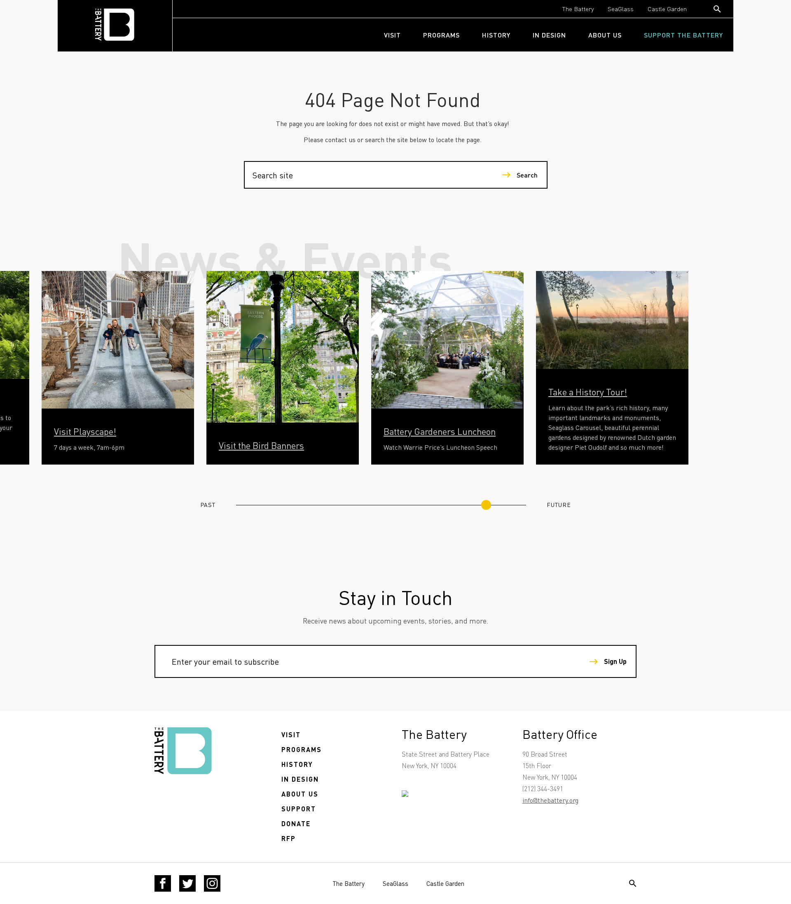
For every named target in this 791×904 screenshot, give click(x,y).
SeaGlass (621, 9)
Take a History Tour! (587, 391)
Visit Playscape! (85, 431)
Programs (441, 34)
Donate (296, 823)
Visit (392, 34)
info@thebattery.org (550, 800)
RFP (288, 838)
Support (298, 808)
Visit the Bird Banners (261, 445)
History (496, 34)
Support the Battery (683, 34)
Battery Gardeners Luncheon (440, 431)
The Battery (578, 9)
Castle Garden (667, 9)
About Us (605, 34)
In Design (549, 34)
